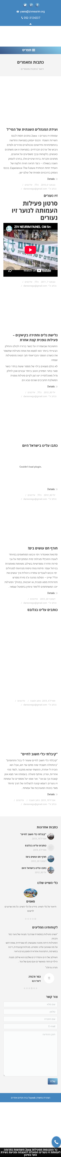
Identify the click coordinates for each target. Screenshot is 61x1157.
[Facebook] (37, 5)
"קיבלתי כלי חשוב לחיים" (39, 754)
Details (51, 179)
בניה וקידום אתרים (19, 1097)
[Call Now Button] (56, 1142)
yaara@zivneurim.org (32, 11)
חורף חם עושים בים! (43, 548)
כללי (37, 185)
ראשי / (40, 69)
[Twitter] (25, 5)
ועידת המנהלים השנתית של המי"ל (32, 129)
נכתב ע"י (39, 188)
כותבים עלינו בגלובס (42, 609)
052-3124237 (32, 17)
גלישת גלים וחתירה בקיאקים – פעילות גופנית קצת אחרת (35, 337)
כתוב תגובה (35, 701)
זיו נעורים (51, 195)
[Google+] (31, 5)
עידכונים (28, 185)
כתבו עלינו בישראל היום (40, 445)
